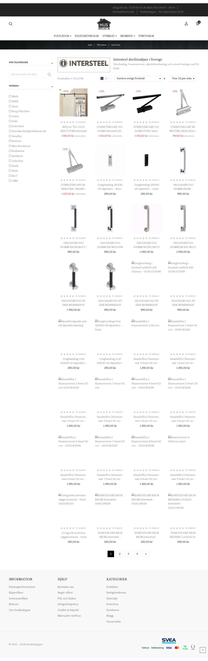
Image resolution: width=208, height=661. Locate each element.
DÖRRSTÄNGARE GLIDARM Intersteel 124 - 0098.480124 (110, 131)
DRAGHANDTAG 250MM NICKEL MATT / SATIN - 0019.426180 (147, 247)
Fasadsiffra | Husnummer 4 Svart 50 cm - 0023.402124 (147, 421)
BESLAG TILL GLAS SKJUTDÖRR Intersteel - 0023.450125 (73, 131)
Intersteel (18, 126)
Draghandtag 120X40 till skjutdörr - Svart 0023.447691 (146, 188)
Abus (15, 106)
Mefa (15, 96)
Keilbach (17, 156)
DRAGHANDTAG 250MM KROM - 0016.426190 (183, 188)
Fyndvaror (112, 610)
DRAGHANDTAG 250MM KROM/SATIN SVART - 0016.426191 (110, 247)
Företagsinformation (22, 586)
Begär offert (65, 592)
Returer (14, 604)
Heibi (15, 166)
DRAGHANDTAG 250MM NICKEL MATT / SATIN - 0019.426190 (183, 247)
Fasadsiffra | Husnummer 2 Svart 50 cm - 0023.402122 (73, 421)
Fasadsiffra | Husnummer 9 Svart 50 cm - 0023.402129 (183, 479)
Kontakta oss (66, 586)
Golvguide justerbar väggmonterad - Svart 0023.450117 (74, 537)
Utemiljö (111, 598)
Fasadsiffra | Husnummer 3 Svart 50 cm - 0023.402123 (110, 421)
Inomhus (112, 604)
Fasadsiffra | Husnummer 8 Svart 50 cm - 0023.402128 (147, 479)
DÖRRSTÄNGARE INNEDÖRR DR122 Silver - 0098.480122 (183, 131)
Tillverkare (102, 45)
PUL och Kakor (67, 598)
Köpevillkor (16, 592)
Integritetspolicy (68, 604)
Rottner (16, 141)
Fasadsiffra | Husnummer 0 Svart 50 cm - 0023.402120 (147, 363)
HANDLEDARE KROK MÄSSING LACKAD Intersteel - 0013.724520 (183, 537)
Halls (15, 170)
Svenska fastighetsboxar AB (29, 131)
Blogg (109, 615)
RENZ (15, 101)
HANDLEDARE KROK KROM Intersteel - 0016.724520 (110, 537)
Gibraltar (17, 160)
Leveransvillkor (18, 598)
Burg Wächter (21, 111)
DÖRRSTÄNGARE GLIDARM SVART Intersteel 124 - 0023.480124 (146, 131)
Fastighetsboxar (116, 592)
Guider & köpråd (68, 610)
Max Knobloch (21, 146)
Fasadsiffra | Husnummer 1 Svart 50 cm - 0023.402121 (183, 363)
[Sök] (49, 74)
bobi (15, 121)
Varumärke (113, 621)
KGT (14, 175)
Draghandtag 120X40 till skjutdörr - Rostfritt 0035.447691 (110, 188)
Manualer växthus (69, 615)
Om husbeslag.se (19, 610)
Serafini (17, 136)
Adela (15, 116)
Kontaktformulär (124, 11)
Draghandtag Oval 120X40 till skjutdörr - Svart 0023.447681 (110, 363)
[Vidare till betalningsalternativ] (146, 554)
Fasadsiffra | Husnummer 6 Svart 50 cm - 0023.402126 (73, 479)
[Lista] (108, 78)
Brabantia (18, 151)
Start (90, 45)
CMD (15, 180)
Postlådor (112, 586)
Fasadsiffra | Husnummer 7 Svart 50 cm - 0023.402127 (110, 479)
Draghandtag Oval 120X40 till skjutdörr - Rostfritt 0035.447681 (73, 363)
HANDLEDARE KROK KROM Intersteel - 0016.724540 (146, 537)
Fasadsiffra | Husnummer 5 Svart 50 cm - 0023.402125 (183, 421)
